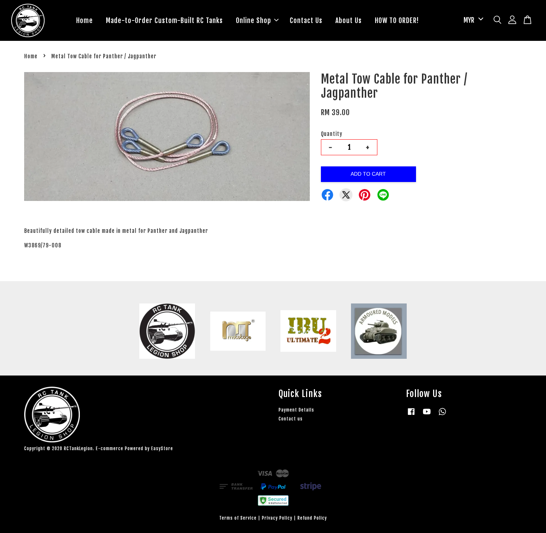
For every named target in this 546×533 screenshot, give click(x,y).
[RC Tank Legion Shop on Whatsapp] (442, 415)
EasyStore (162, 448)
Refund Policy (312, 518)
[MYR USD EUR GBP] (472, 20)
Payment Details (296, 410)
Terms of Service (238, 518)
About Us (348, 20)
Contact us (291, 419)
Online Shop (253, 20)
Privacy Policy (277, 518)
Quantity (331, 134)
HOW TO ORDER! (397, 20)
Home (84, 20)
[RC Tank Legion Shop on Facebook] (411, 415)
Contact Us (306, 20)
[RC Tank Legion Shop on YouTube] (427, 415)
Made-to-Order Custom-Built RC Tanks (164, 20)
